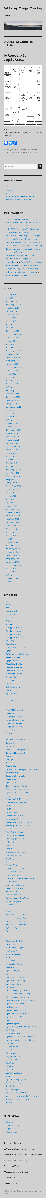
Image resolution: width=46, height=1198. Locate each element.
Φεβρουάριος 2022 (13, 430)
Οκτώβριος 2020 (12, 482)
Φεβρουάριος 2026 (13, 304)
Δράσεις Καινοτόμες (14, 782)
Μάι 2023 (10, 380)
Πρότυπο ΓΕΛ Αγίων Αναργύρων (20, 1036)
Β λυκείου (10, 680)
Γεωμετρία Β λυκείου (15, 723)
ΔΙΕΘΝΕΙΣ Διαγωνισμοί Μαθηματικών (22, 769)
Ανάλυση (10, 640)
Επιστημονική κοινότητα (16, 852)
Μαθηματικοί (11, 951)
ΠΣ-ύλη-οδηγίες (12, 1046)
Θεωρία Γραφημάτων (15, 894)
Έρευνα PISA (11, 865)
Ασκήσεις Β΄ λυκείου (14, 670)
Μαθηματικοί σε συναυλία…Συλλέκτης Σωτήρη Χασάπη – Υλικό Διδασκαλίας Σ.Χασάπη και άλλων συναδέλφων (22, 268)
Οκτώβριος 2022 (12, 403)
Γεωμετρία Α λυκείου (15, 716)
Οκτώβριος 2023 (12, 364)
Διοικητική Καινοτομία (15, 776)
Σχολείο (9, 1066)
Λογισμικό (10, 944)
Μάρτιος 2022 (11, 426)
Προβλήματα (11, 1007)
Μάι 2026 (10, 298)
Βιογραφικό (11, 696)
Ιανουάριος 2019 (13, 552)
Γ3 (7, 706)
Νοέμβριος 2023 (12, 360)
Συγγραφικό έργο (13, 1056)
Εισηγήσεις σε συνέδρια (16, 802)
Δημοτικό (10, 746)
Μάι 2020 (10, 499)
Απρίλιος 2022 (12, 423)
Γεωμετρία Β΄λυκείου (15, 726)
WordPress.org (11, 1132)
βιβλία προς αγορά (14, 687)
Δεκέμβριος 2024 (13, 331)
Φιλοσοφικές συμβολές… (15, 57)
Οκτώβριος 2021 (12, 443)
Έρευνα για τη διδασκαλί (16, 868)
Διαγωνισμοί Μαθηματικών (17, 749)
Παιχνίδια (10, 987)
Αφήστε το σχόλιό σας (29, 152)
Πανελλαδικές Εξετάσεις (16, 990)
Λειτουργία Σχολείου (15, 941)
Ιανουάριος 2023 (13, 393)
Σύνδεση (9, 1122)
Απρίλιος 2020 (12, 502)
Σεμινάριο (10, 1049)
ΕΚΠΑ (8, 805)
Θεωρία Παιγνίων (13, 901)
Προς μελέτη (11, 1020)
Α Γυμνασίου (11, 614)
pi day (26, 232)
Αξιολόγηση (11, 644)
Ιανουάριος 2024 (13, 354)
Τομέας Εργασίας (13, 1082)
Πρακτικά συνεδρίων (15, 1003)
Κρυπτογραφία (12, 927)
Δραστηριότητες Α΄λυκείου (17, 786)
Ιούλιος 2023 (11, 374)
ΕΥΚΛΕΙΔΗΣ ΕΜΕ (13, 871)
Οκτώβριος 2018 (12, 562)
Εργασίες (10, 858)
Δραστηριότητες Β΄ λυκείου (17, 789)
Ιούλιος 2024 (11, 341)
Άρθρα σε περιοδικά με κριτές (18, 654)
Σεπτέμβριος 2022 (13, 407)
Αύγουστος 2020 (12, 489)
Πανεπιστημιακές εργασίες (17, 997)
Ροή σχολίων (11, 1128)
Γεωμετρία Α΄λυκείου (15, 720)
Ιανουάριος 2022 (13, 433)
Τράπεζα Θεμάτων (14, 1089)
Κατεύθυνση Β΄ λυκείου (16, 918)
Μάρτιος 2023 (11, 387)
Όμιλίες (9, 974)
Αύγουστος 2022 (12, 410)
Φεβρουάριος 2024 (13, 350)
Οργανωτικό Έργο (13, 984)
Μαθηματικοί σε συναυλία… (18, 275)
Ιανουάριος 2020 (13, 512)
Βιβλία (9, 683)
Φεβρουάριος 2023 (13, 390)
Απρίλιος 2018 (12, 578)
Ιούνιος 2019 (11, 535)
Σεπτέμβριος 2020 (13, 486)
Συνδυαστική (11, 1059)
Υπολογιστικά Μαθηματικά (17, 1099)
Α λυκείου (10, 617)
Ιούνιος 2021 (11, 456)
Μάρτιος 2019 (11, 545)
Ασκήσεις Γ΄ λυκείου (14, 673)
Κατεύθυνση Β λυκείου (15, 914)
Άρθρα (9, 650)
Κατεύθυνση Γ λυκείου (15, 921)
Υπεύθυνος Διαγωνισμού (16, 1092)
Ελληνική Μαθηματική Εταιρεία (19, 822)
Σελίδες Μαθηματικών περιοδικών (20, 1148)
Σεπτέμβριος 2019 (13, 525)
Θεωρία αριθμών (13, 891)
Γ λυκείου (10, 703)
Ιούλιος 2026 (11, 294)
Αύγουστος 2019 (12, 529)
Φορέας (9, 1102)
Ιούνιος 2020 (11, 496)
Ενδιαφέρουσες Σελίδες (15, 1160)
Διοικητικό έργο (12, 779)
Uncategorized (11, 611)
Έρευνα (9, 861)
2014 (8, 601)
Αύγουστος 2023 (12, 370)
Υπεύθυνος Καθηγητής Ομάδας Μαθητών (23, 1096)
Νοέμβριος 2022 (12, 400)
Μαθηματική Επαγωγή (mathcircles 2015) (22, 196)
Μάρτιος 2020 (11, 506)
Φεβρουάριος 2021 (13, 469)
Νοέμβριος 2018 (12, 558)
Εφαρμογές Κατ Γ (13, 875)
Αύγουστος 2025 (12, 314)
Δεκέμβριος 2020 (13, 476)
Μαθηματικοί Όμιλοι (14, 954)
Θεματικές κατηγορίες (15, 888)
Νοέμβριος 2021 (12, 440)
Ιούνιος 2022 (11, 416)
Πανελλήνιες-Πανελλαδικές (18, 993)
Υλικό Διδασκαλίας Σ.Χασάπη (18, 1172)
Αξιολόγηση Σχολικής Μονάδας (19, 647)
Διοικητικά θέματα (14, 772)
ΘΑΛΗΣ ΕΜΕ (11, 881)
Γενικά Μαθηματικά (14, 710)
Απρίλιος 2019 (12, 542)
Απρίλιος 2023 (12, 383)
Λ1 (7, 934)
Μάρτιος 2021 (11, 466)
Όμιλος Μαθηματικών (15, 977)
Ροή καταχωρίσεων (14, 1125)
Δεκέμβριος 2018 (13, 555)
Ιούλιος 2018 (11, 568)
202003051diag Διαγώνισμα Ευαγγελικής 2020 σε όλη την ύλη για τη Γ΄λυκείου (24, 248)
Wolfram (9, 190)
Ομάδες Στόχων (12, 970)
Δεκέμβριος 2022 (13, 397)
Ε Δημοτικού (11, 795)
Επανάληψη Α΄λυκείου (15, 832)
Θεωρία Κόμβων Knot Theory (18, 898)
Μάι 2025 (10, 324)
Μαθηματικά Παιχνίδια (16, 947)
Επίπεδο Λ (10, 848)
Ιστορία (9, 908)
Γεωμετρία (10, 713)
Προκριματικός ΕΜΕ (14, 1016)
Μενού (8, 15)
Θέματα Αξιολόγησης (15, 885)
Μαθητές (9, 957)
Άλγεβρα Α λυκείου (14, 627)
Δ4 (7, 736)
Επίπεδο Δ (10, 845)
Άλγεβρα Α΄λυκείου (14, 631)
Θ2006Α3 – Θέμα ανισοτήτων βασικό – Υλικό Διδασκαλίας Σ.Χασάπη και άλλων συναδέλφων (23, 222)
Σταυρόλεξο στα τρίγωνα (31, 262)
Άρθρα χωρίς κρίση (14, 657)
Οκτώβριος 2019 (12, 522)
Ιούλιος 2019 (11, 532)
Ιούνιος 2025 (11, 321)
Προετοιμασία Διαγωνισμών (18, 1013)
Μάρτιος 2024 (11, 347)
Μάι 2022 (10, 420)
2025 (8, 604)
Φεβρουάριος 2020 (13, 509)
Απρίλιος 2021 (12, 463)
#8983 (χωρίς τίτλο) (12, 1183)
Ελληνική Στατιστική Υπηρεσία (19, 825)
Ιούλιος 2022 (11, 413)
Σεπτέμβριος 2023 (13, 367)
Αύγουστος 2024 (12, 337)
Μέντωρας (10, 960)
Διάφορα (9, 759)
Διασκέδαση (11, 756)
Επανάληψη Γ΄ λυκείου (15, 838)
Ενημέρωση (10, 828)
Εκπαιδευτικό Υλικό (14, 815)
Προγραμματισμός (13, 1010)
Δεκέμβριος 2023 (13, 357)
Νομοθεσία (10, 967)
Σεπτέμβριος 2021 (13, 446)
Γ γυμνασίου (11, 700)
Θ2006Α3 (24, 225)
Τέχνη (8, 1076)
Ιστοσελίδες (11, 911)
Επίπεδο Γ (10, 842)
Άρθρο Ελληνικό (13, 660)
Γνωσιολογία (11, 729)
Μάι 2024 (10, 344)
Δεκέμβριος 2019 (13, 515)
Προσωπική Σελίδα (12, 1143)
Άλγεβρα (10, 624)
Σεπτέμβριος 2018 (13, 565)
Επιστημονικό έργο (14, 855)
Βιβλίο (8, 690)
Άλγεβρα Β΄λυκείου (14, 637)
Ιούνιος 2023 (11, 377)
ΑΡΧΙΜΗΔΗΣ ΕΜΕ (14, 664)
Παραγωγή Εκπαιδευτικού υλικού (20, 1000)
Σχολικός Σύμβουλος (14, 1073)
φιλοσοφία (15, 152)
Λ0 (7, 931)
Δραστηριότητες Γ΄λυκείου (17, 792)
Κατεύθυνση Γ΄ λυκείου (16, 924)
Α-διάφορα (10, 621)
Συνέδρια (10, 1063)
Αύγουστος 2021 (12, 449)
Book (8, 186)
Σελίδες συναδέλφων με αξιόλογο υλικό (23, 1154)
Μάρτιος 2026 (11, 301)
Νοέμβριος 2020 (12, 479)
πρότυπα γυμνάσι (13, 1033)
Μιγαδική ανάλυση (14, 964)
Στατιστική (10, 1053)
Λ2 (7, 937)
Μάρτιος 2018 (11, 581)
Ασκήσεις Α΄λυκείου (14, 667)
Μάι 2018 (10, 575)
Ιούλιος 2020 (11, 492)
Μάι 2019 (10, 538)
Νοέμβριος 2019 (12, 519)
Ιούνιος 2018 (11, 571)
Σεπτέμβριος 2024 (13, 334)
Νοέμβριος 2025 (12, 308)
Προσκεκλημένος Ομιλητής (17, 1023)
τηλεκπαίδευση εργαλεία (16, 1079)
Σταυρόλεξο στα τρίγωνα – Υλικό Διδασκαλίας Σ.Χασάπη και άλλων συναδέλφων (20, 258)
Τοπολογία (10, 1086)
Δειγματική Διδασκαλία (16, 739)
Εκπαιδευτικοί (12, 819)
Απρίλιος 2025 (12, 327)
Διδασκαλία (11, 762)
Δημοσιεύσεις (11, 743)
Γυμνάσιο (10, 733)
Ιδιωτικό (23, 149)
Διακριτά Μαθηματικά (15, 753)
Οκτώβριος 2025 (12, 311)
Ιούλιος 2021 (11, 453)
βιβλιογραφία (11, 693)
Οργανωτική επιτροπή (15, 980)
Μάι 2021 (10, 459)
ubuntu (8, 607)
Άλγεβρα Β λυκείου (14, 634)
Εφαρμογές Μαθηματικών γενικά (20, 878)
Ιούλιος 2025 (11, 317)
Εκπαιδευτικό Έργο (14, 812)
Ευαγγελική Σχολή (12, 1166)
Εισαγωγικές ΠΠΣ (13, 799)
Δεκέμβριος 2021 (13, 436)
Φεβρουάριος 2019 (13, 548)
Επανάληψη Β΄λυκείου (15, 835)
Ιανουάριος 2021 (13, 473)
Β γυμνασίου (11, 677)
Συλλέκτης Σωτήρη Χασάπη (23, 8)
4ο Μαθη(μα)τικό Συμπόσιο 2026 (19, 199)
